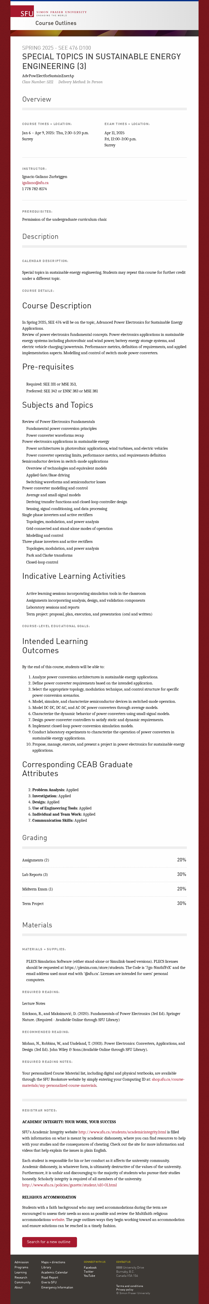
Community (22, 1282)
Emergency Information (57, 1287)
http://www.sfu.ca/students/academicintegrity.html (122, 1132)
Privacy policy (124, 1290)
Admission (22, 1262)
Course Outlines (55, 23)
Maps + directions (53, 1262)
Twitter (89, 1271)
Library (46, 1267)
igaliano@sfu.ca (35, 183)
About (18, 1287)
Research (21, 1277)
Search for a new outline (48, 1242)
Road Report (49, 1277)
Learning (21, 1272)
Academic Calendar (54, 1272)
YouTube (89, 1276)
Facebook (90, 1267)
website (58, 1219)
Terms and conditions (129, 1286)
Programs (21, 1267)
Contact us (123, 1262)
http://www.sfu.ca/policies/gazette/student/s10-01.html (69, 1185)
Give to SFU (49, 1282)
